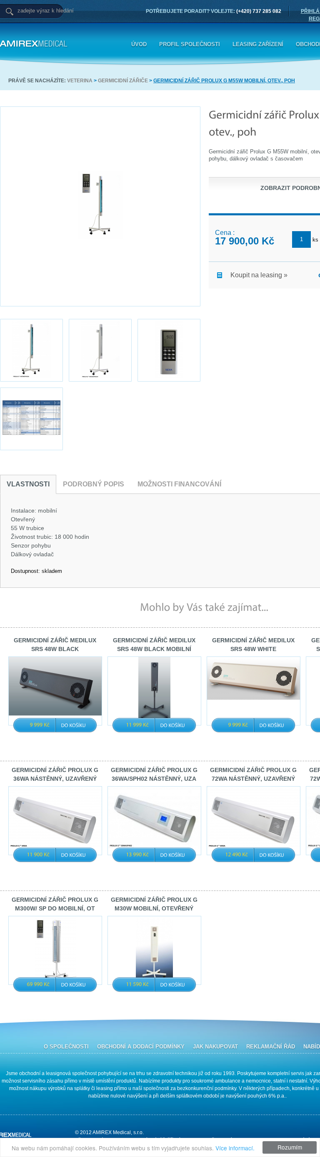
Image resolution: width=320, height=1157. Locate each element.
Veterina (79, 81)
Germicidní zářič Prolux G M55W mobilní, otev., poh (224, 81)
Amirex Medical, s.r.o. (79, 44)
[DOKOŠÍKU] (73, 725)
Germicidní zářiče (123, 81)
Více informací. (235, 1148)
